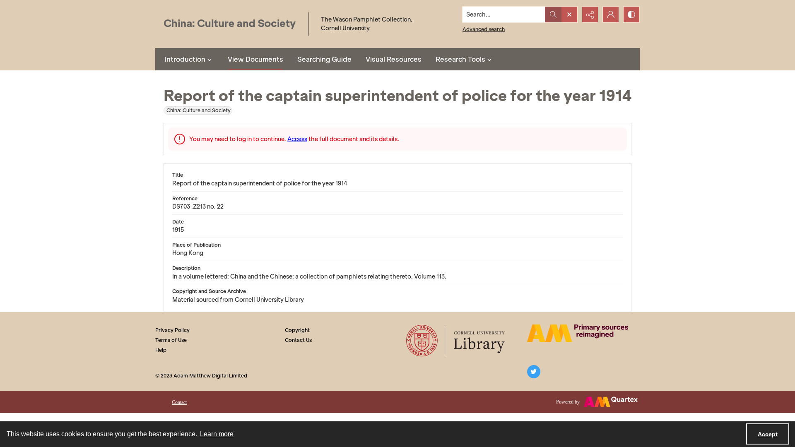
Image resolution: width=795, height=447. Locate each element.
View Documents (255, 59)
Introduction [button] (184, 59)
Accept (768, 434)
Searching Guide (324, 59)
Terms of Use (171, 340)
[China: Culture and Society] (230, 24)
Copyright (297, 330)
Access (297, 139)
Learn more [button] (217, 433)
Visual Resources (394, 59)
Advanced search (484, 29)
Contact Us (298, 340)
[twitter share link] (533, 371)
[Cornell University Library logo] (456, 340)
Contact (179, 402)
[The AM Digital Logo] (577, 333)
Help (160, 350)
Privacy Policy (172, 330)
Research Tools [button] (460, 59)
